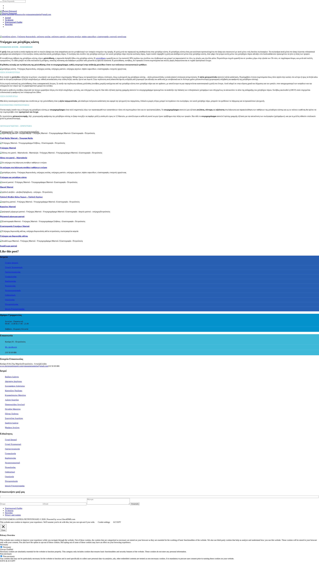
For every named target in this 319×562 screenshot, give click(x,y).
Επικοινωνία (20, 14)
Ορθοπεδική (10, 472)
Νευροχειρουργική (12, 463)
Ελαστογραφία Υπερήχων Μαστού (14, 226)
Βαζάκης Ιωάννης (12, 377)
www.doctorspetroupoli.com (11, 366)
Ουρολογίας (10, 300)
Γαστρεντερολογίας (12, 272)
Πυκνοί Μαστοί (6, 187)
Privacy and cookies (13, 515)
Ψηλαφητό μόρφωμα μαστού (12, 216)
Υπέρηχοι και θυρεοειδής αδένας (14, 236)
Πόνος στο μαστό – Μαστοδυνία (13, 158)
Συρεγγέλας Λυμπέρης (14, 418)
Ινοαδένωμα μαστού (8, 246)
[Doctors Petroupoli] (8, 12)
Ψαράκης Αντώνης (12, 428)
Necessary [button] (4, 545)
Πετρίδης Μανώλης (13, 409)
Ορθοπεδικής (10, 295)
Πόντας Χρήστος (11, 414)
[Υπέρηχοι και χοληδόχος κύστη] (63, 37)
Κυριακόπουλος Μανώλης (15, 395)
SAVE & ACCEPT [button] (7, 561)
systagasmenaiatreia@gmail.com (38, 14)
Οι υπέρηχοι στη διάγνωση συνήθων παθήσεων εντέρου (23, 167)
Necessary (7, 547)
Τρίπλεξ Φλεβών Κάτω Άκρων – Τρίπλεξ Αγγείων (21, 197)
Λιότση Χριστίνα (12, 400)
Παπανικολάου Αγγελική (15, 404)
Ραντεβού (9, 513)
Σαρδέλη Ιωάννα (11, 423)
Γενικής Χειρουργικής (14, 267)
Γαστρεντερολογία (12, 449)
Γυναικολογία (10, 453)
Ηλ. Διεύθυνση (11, 347)
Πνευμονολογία (11, 481)
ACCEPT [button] (117, 522)
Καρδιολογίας (10, 281)
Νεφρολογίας (10, 286)
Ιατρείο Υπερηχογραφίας (15, 309)
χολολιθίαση (101, 58)
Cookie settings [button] (104, 522)
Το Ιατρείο (9, 510)
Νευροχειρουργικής (13, 290)
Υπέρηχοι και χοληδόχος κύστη (13, 177)
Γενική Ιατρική (11, 440)
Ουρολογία (9, 477)
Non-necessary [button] (6, 554)
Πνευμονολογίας (11, 304)
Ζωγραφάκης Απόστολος (15, 386)
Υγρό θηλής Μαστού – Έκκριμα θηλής (16, 138)
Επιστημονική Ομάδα (13, 508)
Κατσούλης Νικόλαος (13, 391)
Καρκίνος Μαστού (8, 207)
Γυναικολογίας (11, 277)
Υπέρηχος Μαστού (8, 148)
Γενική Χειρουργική (13, 444)
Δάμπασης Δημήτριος (13, 381)
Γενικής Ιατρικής (11, 263)
